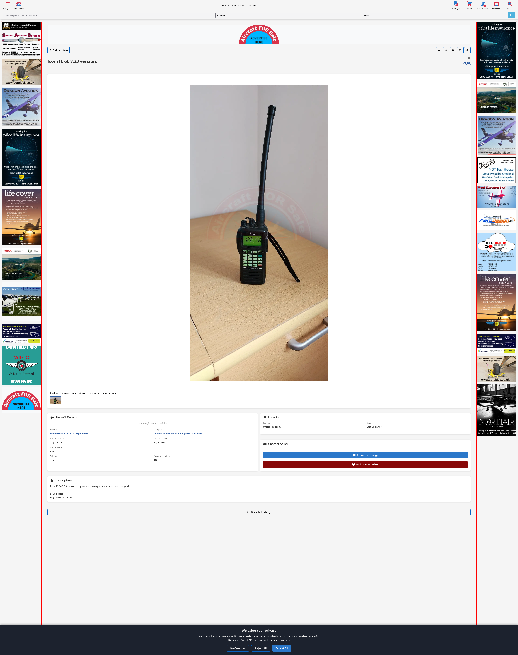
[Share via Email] (460, 50)
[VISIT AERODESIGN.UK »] (496, 220)
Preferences (238, 648)
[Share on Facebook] (453, 50)
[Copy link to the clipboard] (439, 50)
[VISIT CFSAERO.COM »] (21, 264)
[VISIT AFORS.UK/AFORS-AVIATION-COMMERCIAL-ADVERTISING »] (259, 35)
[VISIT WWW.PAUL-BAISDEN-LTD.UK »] (496, 197)
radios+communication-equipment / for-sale (178, 433)
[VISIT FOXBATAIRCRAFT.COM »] (21, 106)
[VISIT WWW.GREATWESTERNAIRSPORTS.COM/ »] (496, 252)
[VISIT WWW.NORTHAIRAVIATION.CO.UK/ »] (496, 410)
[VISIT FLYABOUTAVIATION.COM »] (21, 301)
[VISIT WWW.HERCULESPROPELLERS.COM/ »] (496, 170)
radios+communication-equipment (69, 433)
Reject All (261, 648)
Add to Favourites (367, 464)
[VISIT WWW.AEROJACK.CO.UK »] (21, 72)
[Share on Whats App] (446, 50)
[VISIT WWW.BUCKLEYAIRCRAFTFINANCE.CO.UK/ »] (21, 26)
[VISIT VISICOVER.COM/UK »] (21, 333)
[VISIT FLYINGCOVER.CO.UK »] (21, 157)
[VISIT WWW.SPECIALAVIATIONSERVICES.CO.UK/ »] (21, 44)
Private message (367, 455)
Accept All (281, 648)
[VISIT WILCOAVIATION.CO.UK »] (21, 365)
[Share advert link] (467, 50)
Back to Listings (60, 50)
